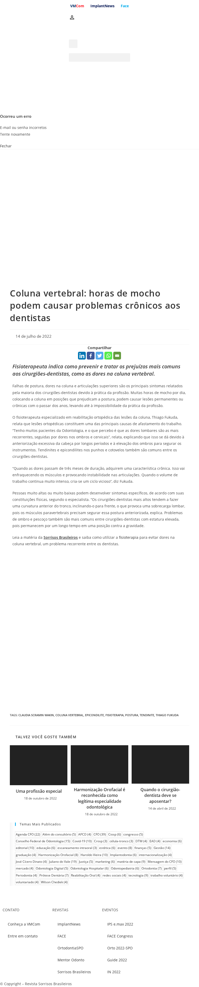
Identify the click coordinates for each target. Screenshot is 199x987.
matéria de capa (131, 861)
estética (107, 848)
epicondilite (94, 715)
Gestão (162, 848)
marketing (105, 861)
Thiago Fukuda (167, 715)
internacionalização (155, 855)
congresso (133, 834)
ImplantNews (102, 5)
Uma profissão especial (39, 791)
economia (172, 841)
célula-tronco (121, 841)
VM (77, 5)
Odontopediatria (125, 868)
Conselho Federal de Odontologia (43, 841)
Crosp (100, 841)
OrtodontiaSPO (70, 947)
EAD (155, 841)
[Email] (117, 356)
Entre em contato (23, 936)
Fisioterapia (114, 715)
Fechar (6, 145)
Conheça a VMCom (24, 924)
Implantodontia (123, 855)
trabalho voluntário (167, 875)
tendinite (147, 715)
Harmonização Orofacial (58, 855)
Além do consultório (59, 834)
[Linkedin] (82, 356)
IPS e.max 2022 (120, 924)
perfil (170, 868)
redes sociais (114, 875)
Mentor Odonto (71, 959)
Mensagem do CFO (165, 861)
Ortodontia (151, 868)
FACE (62, 936)
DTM (141, 841)
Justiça (86, 861)
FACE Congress (120, 936)
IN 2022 (113, 971)
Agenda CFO (28, 834)
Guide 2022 (117, 959)
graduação (26, 855)
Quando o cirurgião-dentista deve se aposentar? (160, 795)
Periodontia (26, 875)
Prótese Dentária (54, 875)
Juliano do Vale (63, 861)
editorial (25, 848)
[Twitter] (99, 356)
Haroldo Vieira (94, 855)
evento (125, 848)
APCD (84, 834)
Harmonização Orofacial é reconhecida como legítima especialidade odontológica (99, 798)
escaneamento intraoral (77, 848)
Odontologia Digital (52, 868)
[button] (99, 57)
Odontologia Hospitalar (89, 868)
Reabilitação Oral (85, 875)
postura (131, 715)
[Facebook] (91, 356)
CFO (100, 834)
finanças (142, 848)
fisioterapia (128, 537)
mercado (24, 868)
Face (125, 5)
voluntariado (27, 882)
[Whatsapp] (108, 356)
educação (46, 848)
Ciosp (114, 834)
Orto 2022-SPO (120, 947)
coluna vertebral (69, 715)
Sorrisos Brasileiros (74, 971)
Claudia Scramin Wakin (36, 715)
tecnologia (138, 875)
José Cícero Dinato (31, 861)
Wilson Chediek (54, 882)
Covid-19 (82, 841)
